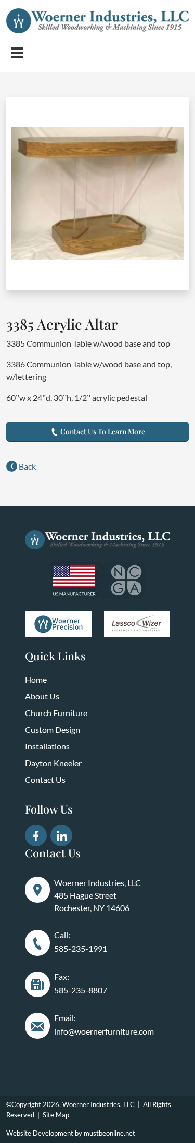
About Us (42, 696)
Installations (47, 746)
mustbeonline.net (109, 1133)
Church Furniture (56, 713)
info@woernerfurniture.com (104, 1031)
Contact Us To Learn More (102, 431)
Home (36, 679)
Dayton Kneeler (53, 763)
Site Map (56, 1115)
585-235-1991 (80, 948)
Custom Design (52, 729)
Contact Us (45, 779)
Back (26, 466)
